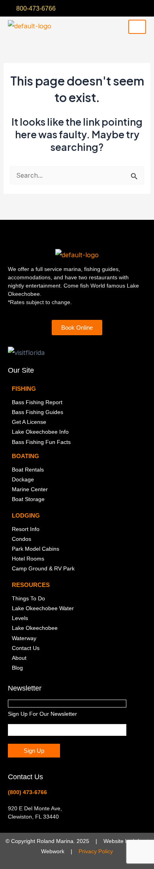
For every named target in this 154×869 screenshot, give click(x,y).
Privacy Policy (96, 851)
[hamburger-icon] (137, 27)
